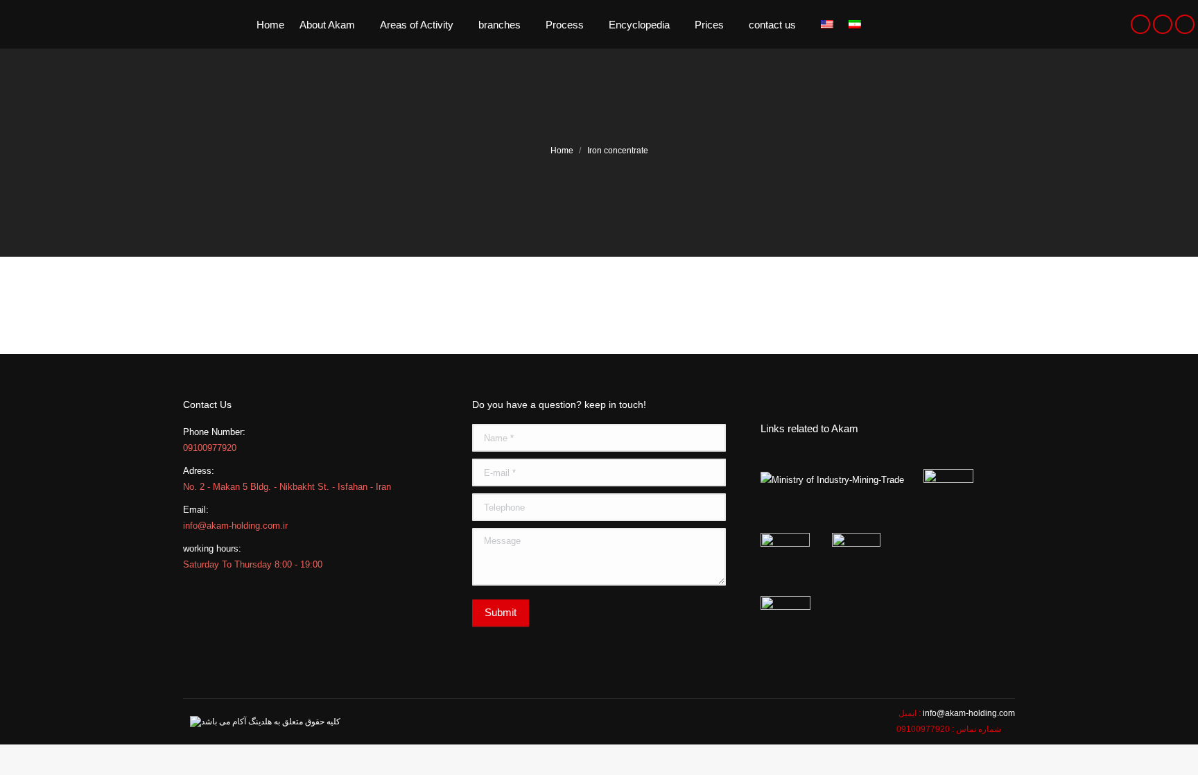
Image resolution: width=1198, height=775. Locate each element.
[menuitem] (270, 24)
